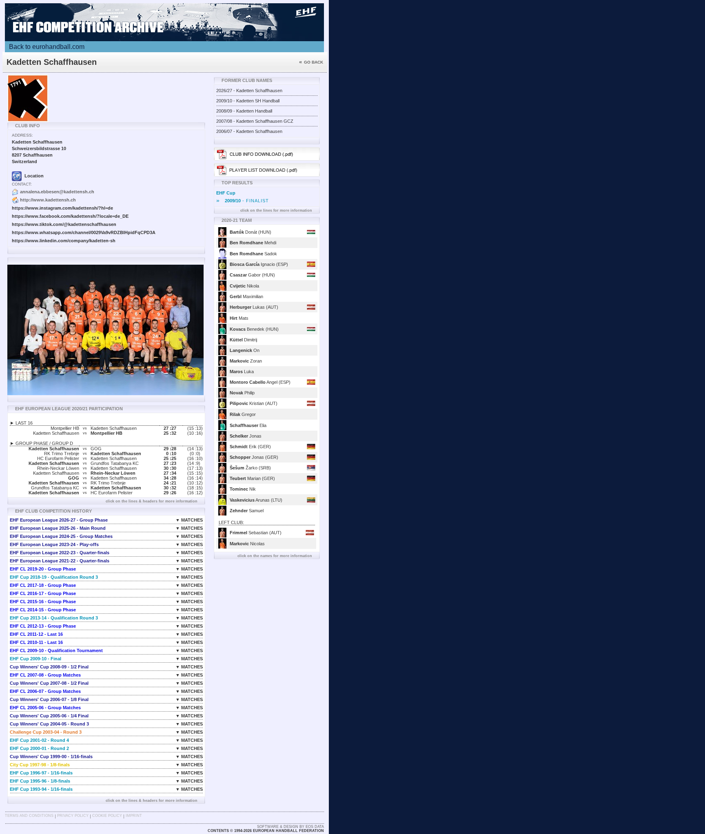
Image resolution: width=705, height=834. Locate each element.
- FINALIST (242, 200)
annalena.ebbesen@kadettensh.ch (57, 191)
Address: (22, 135)
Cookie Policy (107, 816)
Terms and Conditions (29, 816)
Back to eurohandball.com (46, 46)
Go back (311, 62)
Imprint (134, 816)
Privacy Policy (73, 816)
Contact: (22, 184)
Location (33, 175)
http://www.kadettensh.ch (48, 199)
